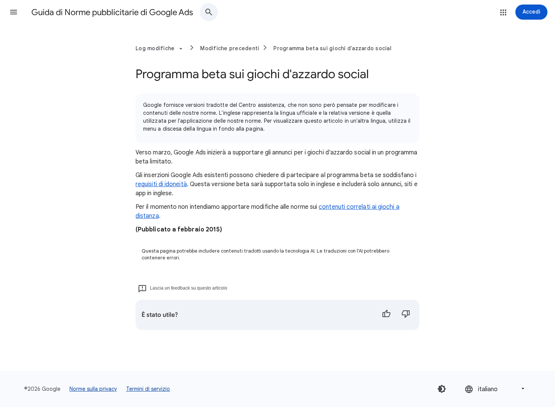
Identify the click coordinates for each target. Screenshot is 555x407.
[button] (14, 12)
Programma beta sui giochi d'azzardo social (332, 48)
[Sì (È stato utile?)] (386, 314)
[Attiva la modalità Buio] (442, 389)
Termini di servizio (148, 388)
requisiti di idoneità (161, 184)
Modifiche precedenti (229, 48)
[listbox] (495, 388)
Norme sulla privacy (93, 388)
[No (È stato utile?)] (405, 314)
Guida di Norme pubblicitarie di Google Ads (112, 12)
